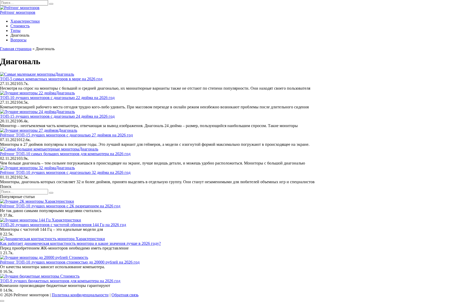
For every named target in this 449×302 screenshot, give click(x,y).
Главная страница (15, 49)
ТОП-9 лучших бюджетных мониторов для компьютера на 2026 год (60, 281)
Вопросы (18, 40)
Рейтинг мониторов (17, 12)
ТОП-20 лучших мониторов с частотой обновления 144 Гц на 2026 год (63, 224)
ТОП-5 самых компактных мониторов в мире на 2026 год (51, 79)
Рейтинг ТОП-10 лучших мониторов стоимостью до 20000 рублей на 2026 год (70, 262)
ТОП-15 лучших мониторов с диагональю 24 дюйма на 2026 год (57, 116)
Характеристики (25, 21)
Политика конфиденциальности (80, 295)
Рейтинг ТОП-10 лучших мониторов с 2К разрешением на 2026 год (60, 206)
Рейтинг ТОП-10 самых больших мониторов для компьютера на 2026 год (65, 154)
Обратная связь (124, 295)
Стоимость (20, 26)
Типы (15, 30)
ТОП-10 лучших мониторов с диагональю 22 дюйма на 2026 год (57, 97)
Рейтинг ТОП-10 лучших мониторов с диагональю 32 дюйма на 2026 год (65, 172)
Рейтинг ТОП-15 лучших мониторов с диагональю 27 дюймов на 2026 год (66, 135)
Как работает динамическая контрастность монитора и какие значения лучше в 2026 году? (80, 243)
